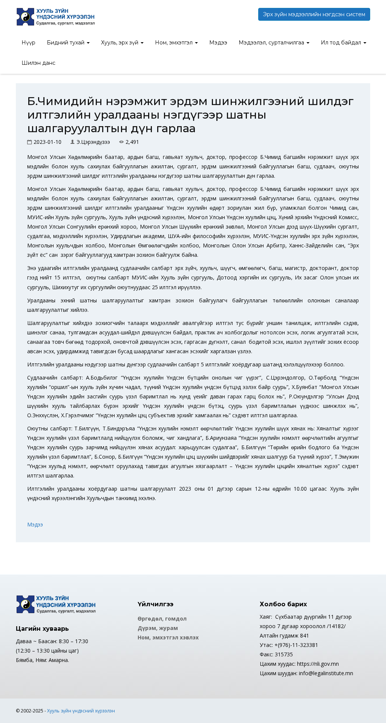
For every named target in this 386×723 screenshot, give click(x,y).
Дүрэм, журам (158, 627)
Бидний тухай (66, 42)
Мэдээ (218, 42)
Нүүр (28, 42)
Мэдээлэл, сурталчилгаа (272, 42)
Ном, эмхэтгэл (174, 42)
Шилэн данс (38, 62)
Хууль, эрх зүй (120, 42)
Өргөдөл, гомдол (162, 618)
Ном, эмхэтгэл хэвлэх (168, 637)
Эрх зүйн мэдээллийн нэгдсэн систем (314, 14)
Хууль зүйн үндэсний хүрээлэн (81, 711)
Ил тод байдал (342, 42)
